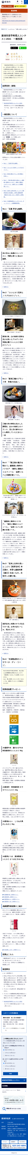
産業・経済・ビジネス (21, 29)
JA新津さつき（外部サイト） (12, 901)
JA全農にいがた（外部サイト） (12, 949)
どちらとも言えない (10, 1052)
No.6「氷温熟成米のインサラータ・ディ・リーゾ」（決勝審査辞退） (14, 202)
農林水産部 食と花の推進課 (12, 1017)
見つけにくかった (10, 1068)
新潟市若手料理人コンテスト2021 (13, 103)
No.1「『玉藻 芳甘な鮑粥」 (11, 163)
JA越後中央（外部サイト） (11, 894)
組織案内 (13, 1141)
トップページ (11, 29)
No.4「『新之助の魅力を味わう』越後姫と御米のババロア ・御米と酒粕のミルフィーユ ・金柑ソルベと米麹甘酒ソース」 (14, 183)
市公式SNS (22, 1141)
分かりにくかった (10, 1055)
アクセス (5, 1141)
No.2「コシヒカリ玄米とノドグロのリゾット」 (14, 168)
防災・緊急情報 (8, 6)
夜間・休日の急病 (20, 6)
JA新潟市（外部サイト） (10, 897)
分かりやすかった (10, 1049)
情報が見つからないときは (13, 1108)
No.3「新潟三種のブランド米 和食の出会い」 (13, 175)
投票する (6, 286)
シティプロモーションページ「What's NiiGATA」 (11, 1091)
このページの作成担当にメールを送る (14, 1029)
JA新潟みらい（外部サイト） (12, 899)
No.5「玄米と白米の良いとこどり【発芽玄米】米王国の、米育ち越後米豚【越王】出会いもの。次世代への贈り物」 (14, 194)
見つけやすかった (10, 1063)
